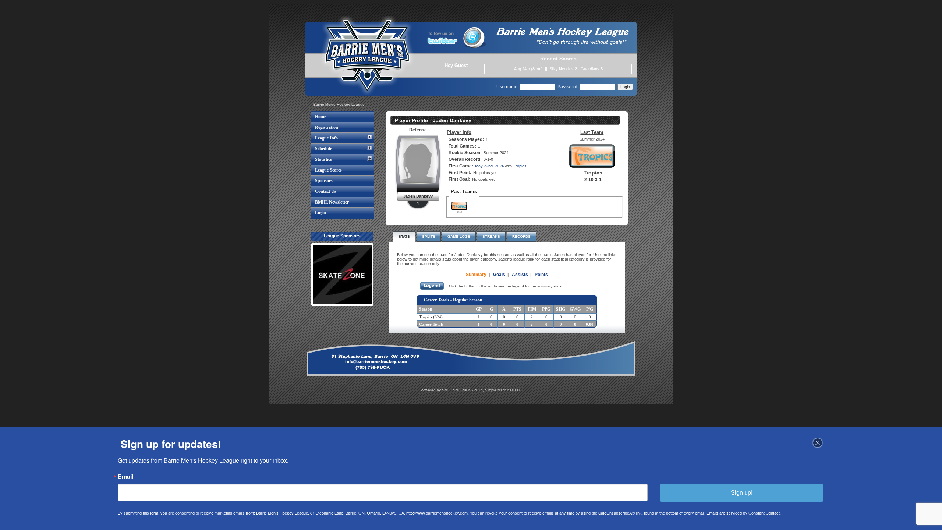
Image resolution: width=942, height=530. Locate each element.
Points (541, 274)
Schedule (323, 148)
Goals (499, 274)
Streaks (491, 236)
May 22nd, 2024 (489, 166)
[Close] (817, 442)
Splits (428, 236)
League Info (326, 138)
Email (125, 477)
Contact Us (325, 191)
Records (521, 236)
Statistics (323, 159)
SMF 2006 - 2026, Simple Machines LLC (487, 390)
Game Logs (458, 236)
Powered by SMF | (437, 390)
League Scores (328, 170)
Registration (326, 127)
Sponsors (324, 180)
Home (320, 116)
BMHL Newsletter (332, 202)
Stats (404, 236)
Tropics (520, 166)
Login (320, 212)
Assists (520, 274)
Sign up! (741, 493)
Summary (476, 274)
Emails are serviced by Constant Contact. (743, 513)
